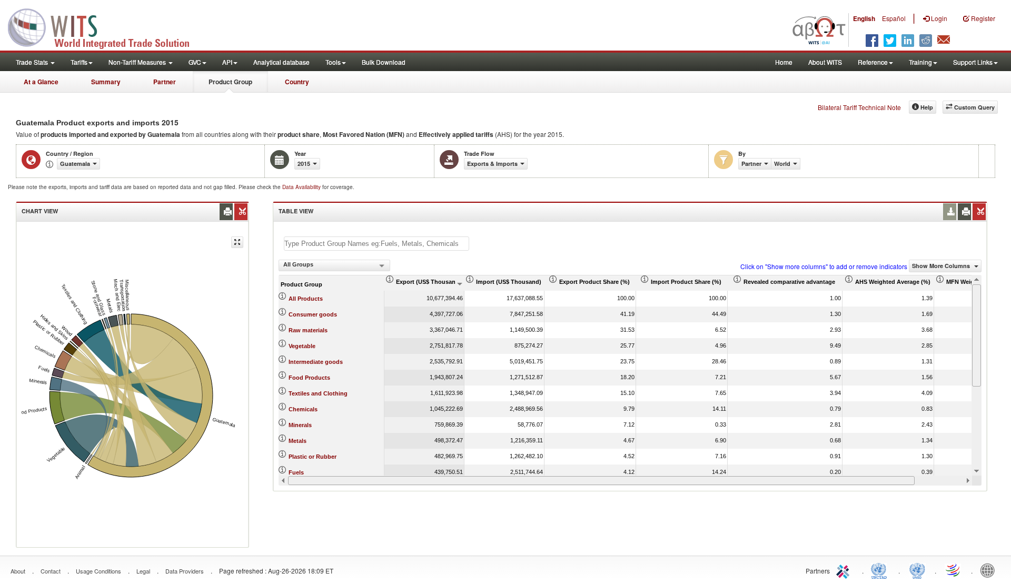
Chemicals (303, 409)
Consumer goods (313, 314)
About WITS (825, 61)
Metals (297, 441)
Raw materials (308, 330)
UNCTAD (880, 569)
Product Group (230, 81)
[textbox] (376, 243)
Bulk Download (383, 61)
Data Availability (302, 187)
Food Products (309, 377)
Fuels (296, 472)
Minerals (300, 425)
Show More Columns (942, 266)
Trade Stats (32, 61)
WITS (105, 26)
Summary (106, 81)
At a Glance (41, 81)
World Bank (989, 569)
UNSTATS (917, 569)
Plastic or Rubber (312, 456)
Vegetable (302, 346)
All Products (306, 298)
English (864, 18)
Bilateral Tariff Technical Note (859, 107)
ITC (844, 569)
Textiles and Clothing (318, 393)
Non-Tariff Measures (137, 61)
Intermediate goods (316, 362)
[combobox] (334, 265)
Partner (164, 81)
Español (894, 18)
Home (783, 61)
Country (297, 81)
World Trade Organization (953, 569)
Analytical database (281, 61)
